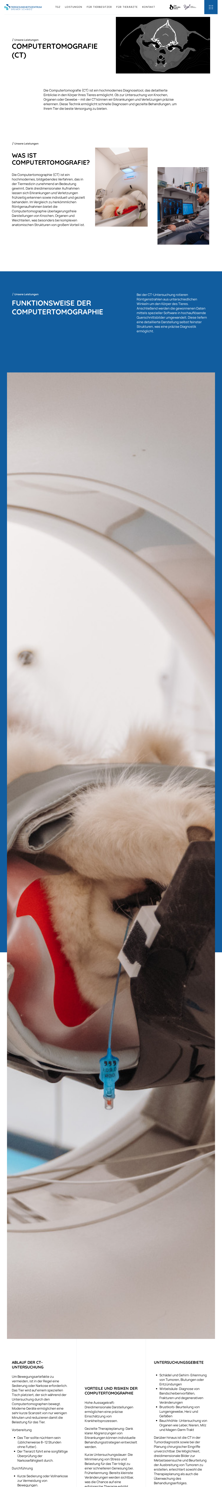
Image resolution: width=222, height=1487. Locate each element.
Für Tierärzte (127, 7)
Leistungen (73, 7)
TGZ (58, 7)
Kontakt (148, 7)
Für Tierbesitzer (99, 7)
